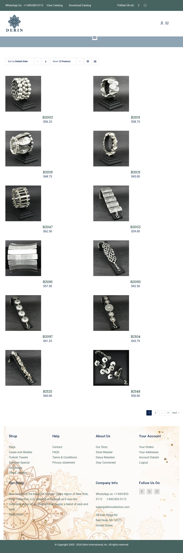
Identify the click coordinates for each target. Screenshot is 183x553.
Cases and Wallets (20, 452)
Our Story (102, 447)
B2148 (135, 391)
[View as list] (95, 61)
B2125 (47, 391)
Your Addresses (149, 452)
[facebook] (138, 5)
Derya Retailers (105, 457)
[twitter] (149, 491)
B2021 (135, 172)
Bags (12, 447)
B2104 (135, 336)
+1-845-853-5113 (34, 5)
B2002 (47, 117)
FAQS (55, 452)
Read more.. (16, 514)
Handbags (15, 467)
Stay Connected (106, 462)
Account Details (149, 457)
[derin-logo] (14, 15)
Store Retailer (104, 452)
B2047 (48, 227)
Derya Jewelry (18, 472)
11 (168, 412)
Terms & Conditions (64, 457)
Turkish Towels (18, 457)
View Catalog (55, 5)
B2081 (48, 281)
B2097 (48, 336)
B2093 (135, 281)
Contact (57, 447)
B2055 (135, 227)
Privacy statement (63, 462)
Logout (143, 462)
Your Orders (146, 447)
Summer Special (19, 462)
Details (23, 96)
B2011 (135, 117)
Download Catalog (80, 5)
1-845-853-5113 (116, 499)
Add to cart (20, 92)
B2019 (48, 172)
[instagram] (145, 5)
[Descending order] (45, 61)
